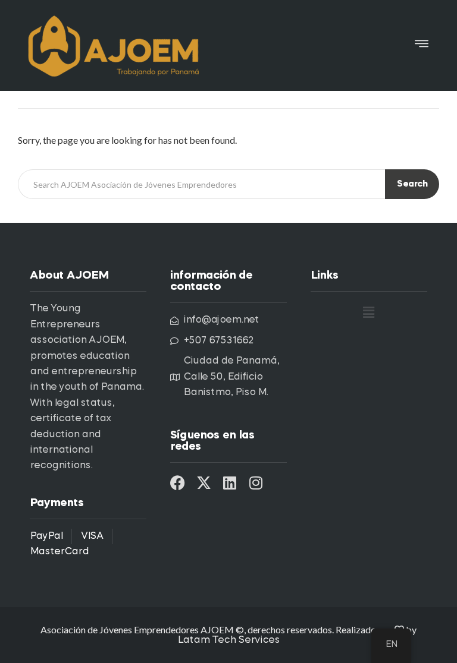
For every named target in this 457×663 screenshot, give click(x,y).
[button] (421, 45)
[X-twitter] (203, 482)
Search (412, 184)
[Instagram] (256, 482)
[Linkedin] (230, 482)
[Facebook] (177, 482)
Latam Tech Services (228, 640)
